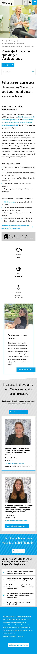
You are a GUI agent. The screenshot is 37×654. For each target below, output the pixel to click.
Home (4, 41)
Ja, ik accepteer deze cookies (18, 645)
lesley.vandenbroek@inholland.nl (16, 520)
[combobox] (18, 72)
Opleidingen (13, 41)
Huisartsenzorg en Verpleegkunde (13, 43)
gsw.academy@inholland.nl (15, 463)
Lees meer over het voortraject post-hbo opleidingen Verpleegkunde (15, 227)
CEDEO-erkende (9, 202)
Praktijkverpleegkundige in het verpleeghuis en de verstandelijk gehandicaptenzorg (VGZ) (17, 122)
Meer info (21, 636)
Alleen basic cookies (9, 636)
